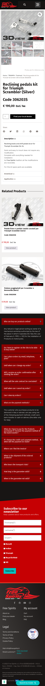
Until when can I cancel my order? (17, 388)
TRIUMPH (11, 75)
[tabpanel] (22, 156)
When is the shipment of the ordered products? (18, 457)
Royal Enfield (11, 558)
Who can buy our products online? (17, 321)
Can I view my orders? (12, 395)
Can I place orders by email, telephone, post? (19, 357)
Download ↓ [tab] (9, 174)
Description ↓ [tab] (10, 139)
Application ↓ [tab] (10, 179)
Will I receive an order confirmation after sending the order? (20, 373)
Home (5, 75)
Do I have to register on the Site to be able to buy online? (20, 349)
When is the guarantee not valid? (17, 478)
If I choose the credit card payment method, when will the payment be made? (21, 441)
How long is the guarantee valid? (17, 471)
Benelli (9, 544)
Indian (8, 548)
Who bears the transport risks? (16, 464)
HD (7, 562)
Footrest (19, 75)
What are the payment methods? (17, 403)
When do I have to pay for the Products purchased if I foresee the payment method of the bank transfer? (22, 431)
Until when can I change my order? (17, 365)
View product (11, 248)
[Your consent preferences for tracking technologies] (4, 682)
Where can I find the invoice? (15, 449)
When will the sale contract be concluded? (20, 381)
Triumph (9, 553)
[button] (40, 14)
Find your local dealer (23, 116)
